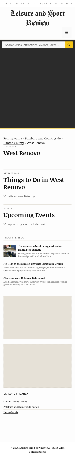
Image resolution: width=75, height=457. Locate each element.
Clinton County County (15, 401)
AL (6, 3)
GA (56, 3)
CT (40, 3)
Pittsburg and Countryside (43, 138)
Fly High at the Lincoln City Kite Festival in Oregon (33, 264)
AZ (17, 3)
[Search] (69, 44)
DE (45, 3)
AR (22, 3)
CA (28, 3)
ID (67, 3)
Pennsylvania (12, 138)
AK (11, 3)
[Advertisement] (37, 87)
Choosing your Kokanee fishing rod (24, 278)
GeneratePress (37, 452)
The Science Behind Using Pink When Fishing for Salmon (40, 248)
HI (62, 3)
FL (51, 3)
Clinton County (13, 143)
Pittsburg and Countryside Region (21, 406)
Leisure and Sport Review (37, 18)
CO (34, 3)
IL (71, 3)
